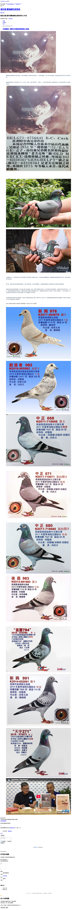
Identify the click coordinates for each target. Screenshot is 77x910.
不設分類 (10, 18)
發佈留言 (2, 842)
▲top (1, 833)
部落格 (4, 22)
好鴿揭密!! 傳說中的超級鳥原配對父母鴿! (16, 29)
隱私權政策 (45, 893)
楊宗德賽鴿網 (3, 820)
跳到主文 (2, 12)
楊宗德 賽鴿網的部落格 (10, 9)
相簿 (4, 21)
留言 (14, 827)
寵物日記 (10, 831)
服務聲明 (49, 893)
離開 (7, 907)
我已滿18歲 (3, 907)
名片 (4, 23)
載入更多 (2, 835)
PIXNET (29, 893)
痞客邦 (11, 827)
